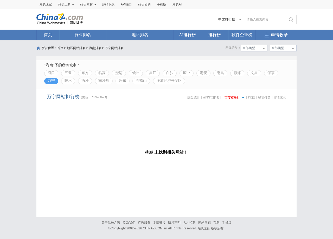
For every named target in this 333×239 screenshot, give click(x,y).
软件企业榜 (242, 34)
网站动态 (204, 222)
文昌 (254, 73)
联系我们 (129, 222)
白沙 (169, 73)
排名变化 (280, 97)
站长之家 (46, 4)
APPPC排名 (211, 97)
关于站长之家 (110, 222)
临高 (102, 73)
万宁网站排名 (114, 48)
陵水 (68, 81)
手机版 (227, 222)
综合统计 (193, 97)
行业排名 (82, 34)
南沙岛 (103, 81)
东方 (85, 73)
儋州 (135, 73)
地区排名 (140, 34)
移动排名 (264, 97)
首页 (48, 34)
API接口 (126, 4)
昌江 (152, 73)
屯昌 (220, 73)
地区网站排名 (76, 48)
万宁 (51, 81)
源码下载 (108, 4)
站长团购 (144, 4)
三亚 (68, 73)
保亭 (271, 73)
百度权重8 (232, 97)
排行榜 (214, 34)
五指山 (141, 81)
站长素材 (86, 4)
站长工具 (64, 4)
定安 (203, 73)
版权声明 (174, 222)
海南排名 (95, 48)
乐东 (122, 81)
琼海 (237, 73)
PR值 (251, 97)
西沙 (85, 81)
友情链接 (159, 222)
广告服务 (144, 222)
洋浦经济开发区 (169, 81)
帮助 (216, 222)
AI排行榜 (187, 34)
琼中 (186, 73)
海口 (51, 73)
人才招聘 (189, 222)
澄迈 (119, 73)
